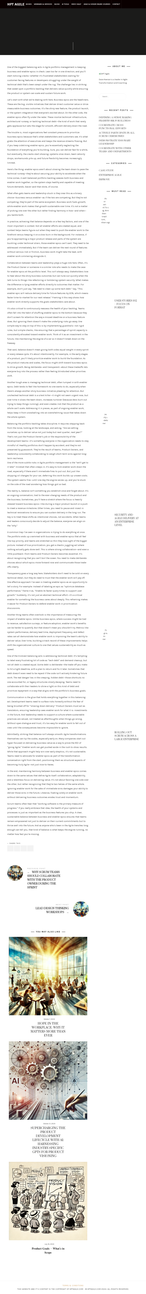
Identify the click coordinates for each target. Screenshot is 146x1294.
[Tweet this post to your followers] (17, 848)
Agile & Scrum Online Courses (97, 4)
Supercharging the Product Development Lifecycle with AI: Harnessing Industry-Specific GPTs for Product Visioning (48, 1142)
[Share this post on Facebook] (10, 848)
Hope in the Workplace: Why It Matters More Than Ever (48, 1030)
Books (29, 4)
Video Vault (76, 4)
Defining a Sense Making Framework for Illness (115, 119)
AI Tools (65, 4)
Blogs (57, 4)
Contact (116, 4)
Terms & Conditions (73, 1285)
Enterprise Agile (72, 11)
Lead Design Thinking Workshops (48, 909)
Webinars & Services (43, 4)
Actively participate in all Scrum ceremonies (117, 134)
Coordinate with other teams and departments (115, 150)
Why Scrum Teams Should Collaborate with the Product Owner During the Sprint (48, 879)
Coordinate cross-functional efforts (112, 127)
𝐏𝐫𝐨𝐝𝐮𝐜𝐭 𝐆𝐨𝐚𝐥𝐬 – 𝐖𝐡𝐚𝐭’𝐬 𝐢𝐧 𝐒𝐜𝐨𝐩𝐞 (48, 1251)
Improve (104, 179)
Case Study (106, 170)
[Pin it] (24, 848)
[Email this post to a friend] (30, 848)
